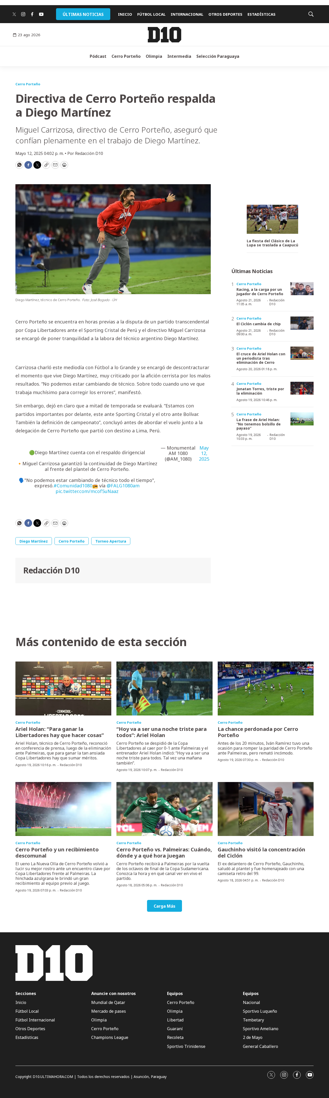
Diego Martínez (34, 541)
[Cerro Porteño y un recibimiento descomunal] (63, 809)
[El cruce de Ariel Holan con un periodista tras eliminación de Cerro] (302, 353)
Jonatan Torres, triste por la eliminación (260, 391)
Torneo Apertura (110, 541)
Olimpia (154, 56)
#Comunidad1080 (72, 485)
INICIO (125, 14)
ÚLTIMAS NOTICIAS (83, 14)
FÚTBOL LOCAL (151, 14)
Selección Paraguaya (217, 56)
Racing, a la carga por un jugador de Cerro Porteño (259, 291)
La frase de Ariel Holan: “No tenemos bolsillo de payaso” (258, 424)
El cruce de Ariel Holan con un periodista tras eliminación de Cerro (260, 358)
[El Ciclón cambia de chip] (302, 323)
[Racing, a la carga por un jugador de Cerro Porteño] (302, 288)
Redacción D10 (51, 570)
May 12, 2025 (204, 453)
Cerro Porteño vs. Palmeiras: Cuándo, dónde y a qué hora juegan (164, 852)
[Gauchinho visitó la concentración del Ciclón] (266, 809)
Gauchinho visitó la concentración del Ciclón (261, 852)
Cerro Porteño (126, 56)
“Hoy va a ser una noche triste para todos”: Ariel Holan (161, 732)
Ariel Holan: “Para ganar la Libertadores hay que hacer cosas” (59, 732)
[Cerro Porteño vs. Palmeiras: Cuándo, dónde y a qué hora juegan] (164, 809)
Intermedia (179, 56)
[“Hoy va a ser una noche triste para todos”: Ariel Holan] (164, 688)
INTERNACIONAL (187, 14)
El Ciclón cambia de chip (258, 323)
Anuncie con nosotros (113, 993)
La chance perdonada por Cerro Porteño (258, 732)
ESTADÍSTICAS (262, 14)
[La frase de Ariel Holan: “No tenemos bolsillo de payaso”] (302, 418)
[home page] (164, 34)
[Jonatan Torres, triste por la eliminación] (302, 388)
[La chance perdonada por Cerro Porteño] (266, 688)
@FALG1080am (123, 485)
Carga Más (164, 906)
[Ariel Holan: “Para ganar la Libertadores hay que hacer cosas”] (63, 688)
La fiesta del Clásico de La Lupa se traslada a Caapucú (272, 243)
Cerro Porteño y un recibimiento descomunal (57, 852)
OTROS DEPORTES (225, 14)
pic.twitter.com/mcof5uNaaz (87, 491)
